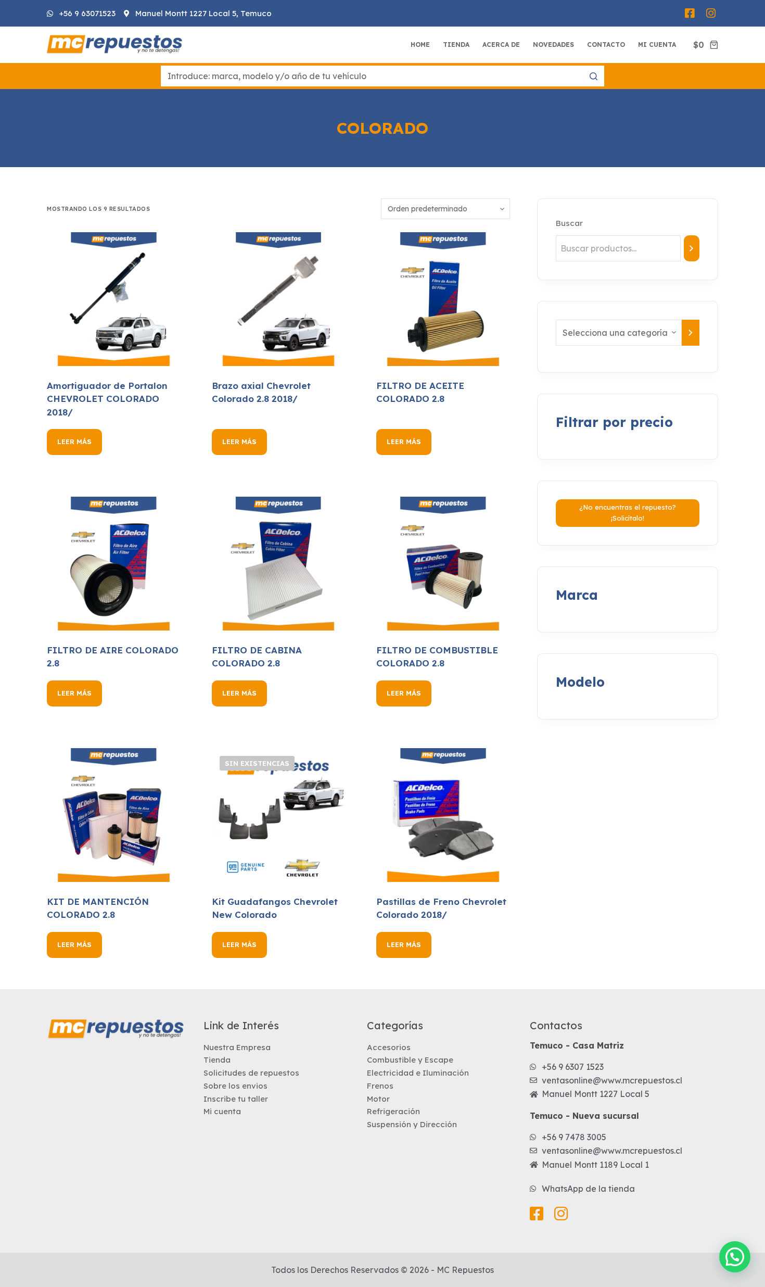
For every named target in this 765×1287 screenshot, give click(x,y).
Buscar (569, 223)
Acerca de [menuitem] (501, 44)
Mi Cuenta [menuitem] (657, 44)
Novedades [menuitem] (553, 44)
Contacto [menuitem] (606, 44)
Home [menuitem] (420, 44)
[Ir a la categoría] (690, 333)
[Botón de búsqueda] (593, 76)
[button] (734, 1256)
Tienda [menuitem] (456, 44)
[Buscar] (691, 248)
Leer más (74, 441)
